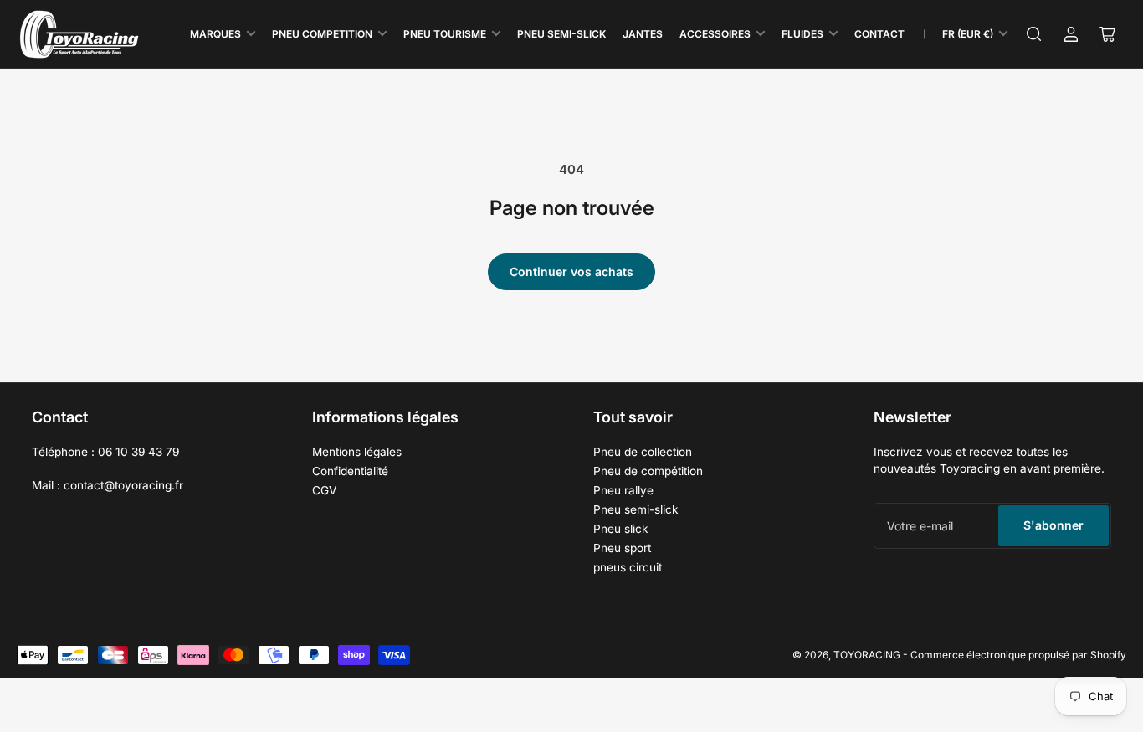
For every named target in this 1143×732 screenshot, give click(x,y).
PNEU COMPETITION (322, 34)
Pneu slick (620, 528)
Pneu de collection (642, 451)
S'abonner (1053, 525)
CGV (324, 490)
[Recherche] (1034, 34)
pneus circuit (627, 567)
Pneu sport (622, 548)
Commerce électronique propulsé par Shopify (1018, 654)
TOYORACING (866, 654)
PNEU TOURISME (444, 34)
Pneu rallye (623, 490)
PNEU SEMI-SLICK (561, 34)
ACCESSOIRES (715, 34)
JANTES (643, 34)
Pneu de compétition (648, 471)
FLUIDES (802, 34)
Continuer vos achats (571, 271)
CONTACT (879, 34)
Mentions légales (357, 451)
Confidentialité (350, 471)
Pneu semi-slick (636, 509)
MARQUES (215, 34)
